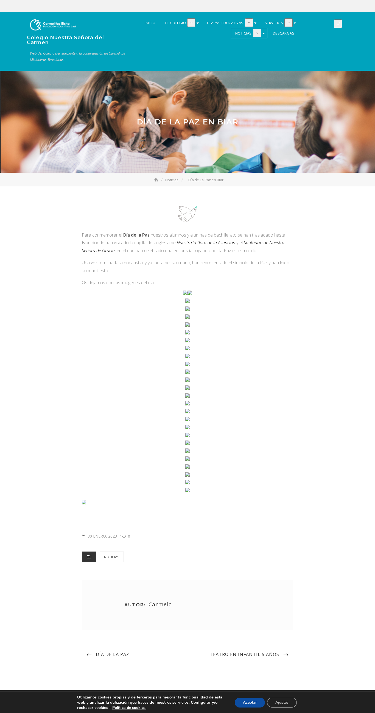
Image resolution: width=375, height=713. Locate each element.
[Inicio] (157, 179)
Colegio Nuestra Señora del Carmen (65, 40)
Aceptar (250, 702)
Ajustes (282, 702)
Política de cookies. (129, 707)
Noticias (336, 6)
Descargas (344, 6)
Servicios (328, 6)
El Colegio (311, 6)
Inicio (303, 6)
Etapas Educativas (320, 6)
